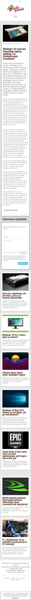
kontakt (13, 578)
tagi (18, 578)
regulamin (23, 578)
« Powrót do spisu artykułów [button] (10, 210)
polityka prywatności (15, 580)
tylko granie (7, 578)
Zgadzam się (15, 598)
